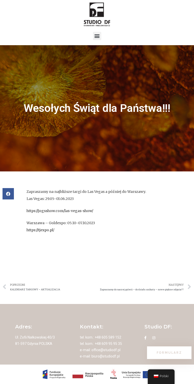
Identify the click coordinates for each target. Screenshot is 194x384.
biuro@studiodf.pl (105, 356)
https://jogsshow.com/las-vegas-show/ (60, 211)
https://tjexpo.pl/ (40, 230)
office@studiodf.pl (105, 350)
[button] (97, 36)
